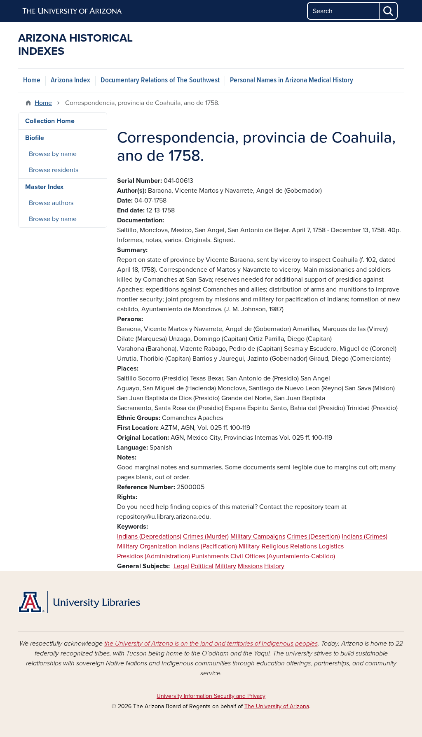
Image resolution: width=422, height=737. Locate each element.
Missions (250, 566)
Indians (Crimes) (364, 536)
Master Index (44, 187)
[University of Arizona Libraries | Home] (79, 602)
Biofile (34, 138)
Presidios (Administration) (153, 556)
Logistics (331, 546)
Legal (181, 566)
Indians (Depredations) (149, 536)
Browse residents (53, 170)
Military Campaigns (257, 536)
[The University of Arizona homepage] (72, 11)
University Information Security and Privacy (211, 696)
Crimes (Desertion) (313, 536)
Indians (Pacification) (207, 546)
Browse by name (53, 154)
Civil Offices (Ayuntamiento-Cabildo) (282, 556)
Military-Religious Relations (278, 546)
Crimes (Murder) (206, 536)
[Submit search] (389, 11)
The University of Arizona (276, 706)
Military (225, 566)
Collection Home (50, 121)
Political (202, 566)
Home (31, 80)
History (274, 566)
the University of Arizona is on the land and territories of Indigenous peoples (211, 643)
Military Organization (147, 546)
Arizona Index (70, 80)
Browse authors (51, 203)
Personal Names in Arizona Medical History (291, 80)
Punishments (210, 556)
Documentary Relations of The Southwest (160, 80)
